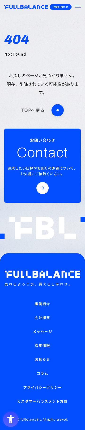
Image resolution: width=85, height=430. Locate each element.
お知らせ (42, 359)
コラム (42, 373)
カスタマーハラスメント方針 (42, 401)
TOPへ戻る (32, 110)
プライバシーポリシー (42, 387)
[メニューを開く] (78, 7)
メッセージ (42, 331)
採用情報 (42, 345)
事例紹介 (42, 303)
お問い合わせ (60, 6)
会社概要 (42, 317)
